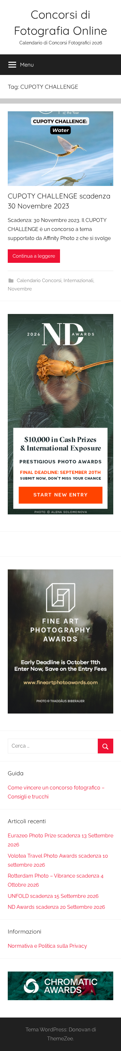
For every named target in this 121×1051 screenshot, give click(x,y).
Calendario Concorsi (39, 280)
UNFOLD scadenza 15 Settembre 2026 (53, 896)
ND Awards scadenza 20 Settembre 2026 (56, 907)
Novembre (20, 289)
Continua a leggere (34, 256)
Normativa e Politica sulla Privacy (47, 946)
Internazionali (78, 280)
